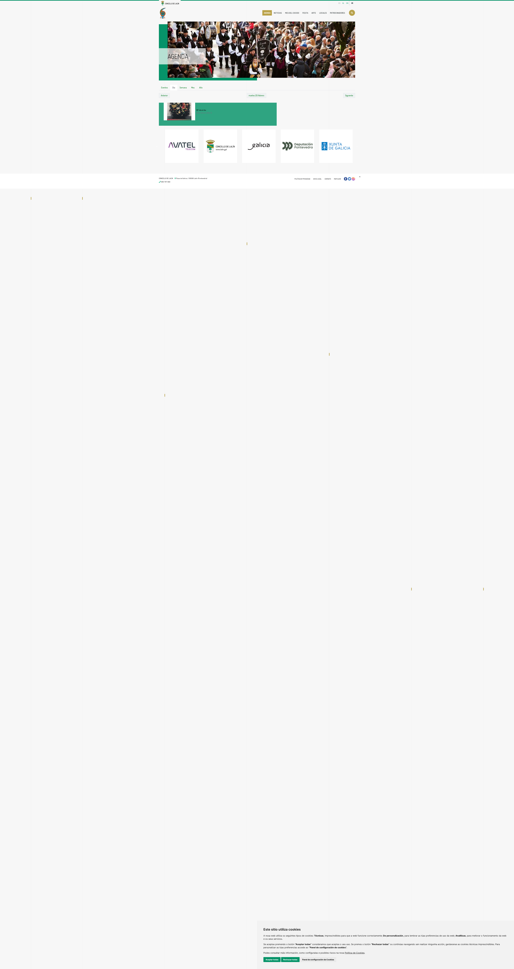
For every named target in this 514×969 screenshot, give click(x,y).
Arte (313, 13)
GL (343, 3)
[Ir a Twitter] (349, 179)
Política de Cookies (354, 952)
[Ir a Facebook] (345, 179)
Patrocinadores (337, 13)
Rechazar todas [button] (290, 959)
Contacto (328, 179)
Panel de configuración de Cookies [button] (318, 959)
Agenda (267, 13)
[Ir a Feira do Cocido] (163, 13)
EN (347, 3)
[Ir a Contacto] (352, 3)
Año (201, 87)
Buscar (352, 13)
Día (173, 87)
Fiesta (305, 13)
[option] (180, 146)
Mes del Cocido (292, 13)
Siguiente (349, 95)
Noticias (278, 13)
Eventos (164, 87)
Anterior (164, 95)
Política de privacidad (302, 179)
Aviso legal (317, 179)
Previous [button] (157, 146)
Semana (183, 87)
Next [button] (357, 146)
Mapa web (337, 179)
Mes (193, 87)
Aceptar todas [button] (272, 959)
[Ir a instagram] (353, 179)
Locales (323, 13)
